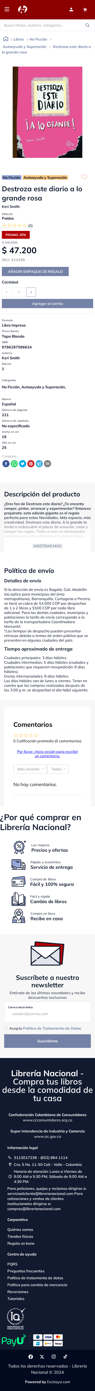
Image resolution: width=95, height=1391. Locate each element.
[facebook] (6, 464)
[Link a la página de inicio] (6, 39)
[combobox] (47, 25)
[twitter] (22, 464)
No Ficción (38, 39)
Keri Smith (11, 206)
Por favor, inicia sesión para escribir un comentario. (47, 753)
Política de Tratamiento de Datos (52, 1028)
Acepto (45, 1028)
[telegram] (39, 464)
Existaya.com (58, 1381)
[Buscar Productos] (88, 25)
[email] (47, 464)
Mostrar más (47, 546)
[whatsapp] (14, 464)
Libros (18, 39)
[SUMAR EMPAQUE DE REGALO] (35, 271)
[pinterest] (31, 464)
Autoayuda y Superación (24, 46)
